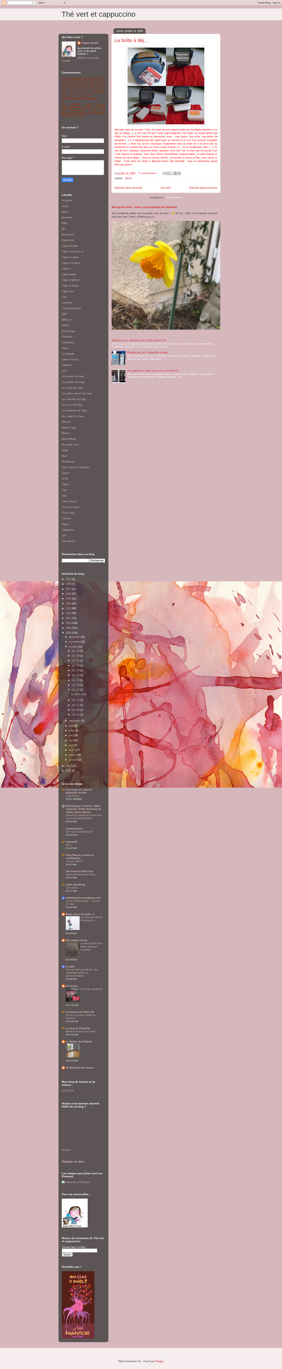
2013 (69, 608)
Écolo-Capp (68, 331)
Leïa (64, 370)
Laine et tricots (70, 359)
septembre (75, 720)
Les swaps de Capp (73, 416)
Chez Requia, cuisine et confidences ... (80, 857)
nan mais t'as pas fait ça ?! (79, 831)
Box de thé (68, 234)
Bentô (128, 178)
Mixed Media (69, 438)
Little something (75, 884)
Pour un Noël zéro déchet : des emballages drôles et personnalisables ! (82, 972)
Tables (65, 484)
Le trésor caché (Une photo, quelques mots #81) (91, 946)
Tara (64, 495)
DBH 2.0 (66, 319)
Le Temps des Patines (79, 1041)
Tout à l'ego (68, 512)
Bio (63, 228)
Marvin (65, 433)
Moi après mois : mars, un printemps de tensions (144, 207)
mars (72, 749)
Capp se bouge (70, 285)
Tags (64, 490)
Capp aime (68, 240)
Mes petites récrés (76, 940)
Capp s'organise (70, 279)
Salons (65, 473)
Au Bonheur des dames (80, 1067)
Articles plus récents (128, 187)
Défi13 (65, 325)
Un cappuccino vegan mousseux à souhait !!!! (152, 370)
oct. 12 (76, 700)
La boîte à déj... (131, 40)
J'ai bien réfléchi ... (75, 861)
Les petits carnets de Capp (77, 393)
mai (71, 740)
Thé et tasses (69, 501)
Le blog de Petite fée (78, 1028)
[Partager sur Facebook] (175, 173)
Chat (64, 296)
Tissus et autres (71, 507)
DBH (64, 314)
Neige (65, 450)
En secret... (72, 985)
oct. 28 (76, 655)
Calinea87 (71, 841)
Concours (67, 302)
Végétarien (68, 529)
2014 (69, 603)
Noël (64, 456)
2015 (69, 598)
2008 (69, 632)
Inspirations (68, 342)
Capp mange (69, 274)
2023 (69, 579)
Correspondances (71, 308)
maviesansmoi (74, 828)
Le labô (70, 966)
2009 (69, 627)
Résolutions (68, 461)
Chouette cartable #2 (91, 989)
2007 (69, 765)
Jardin (65, 348)
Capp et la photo (71, 263)
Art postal (67, 200)
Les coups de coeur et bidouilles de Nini (79, 791)
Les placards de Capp (74, 399)
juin (71, 735)
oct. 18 (76, 675)
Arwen (65, 206)
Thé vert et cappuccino (98, 14)
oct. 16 (76, 680)
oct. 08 (76, 709)
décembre (75, 636)
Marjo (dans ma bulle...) (80, 914)
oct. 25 (76, 660)
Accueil (166, 187)
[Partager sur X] (172, 173)
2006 (69, 770)
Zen (64, 535)
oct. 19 (76, 670)
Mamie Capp (69, 427)
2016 (69, 593)
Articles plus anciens (203, 187)
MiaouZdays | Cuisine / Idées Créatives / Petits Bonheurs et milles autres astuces (83, 809)
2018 (69, 584)
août (71, 725)
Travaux (66, 518)
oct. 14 (76, 689)
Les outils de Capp (72, 387)
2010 (69, 622)
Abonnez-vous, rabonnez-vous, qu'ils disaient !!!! (139, 340)
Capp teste (68, 291)
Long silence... (73, 796)
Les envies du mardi (73, 376)
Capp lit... (67, 268)
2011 (69, 618)
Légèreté (66, 365)
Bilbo (64, 223)
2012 (69, 613)
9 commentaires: (148, 173)
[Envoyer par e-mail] (165, 173)
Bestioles (67, 217)
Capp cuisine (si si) (72, 251)
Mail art (66, 421)
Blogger (159, 1361)
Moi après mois (70, 444)
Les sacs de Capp (72, 404)
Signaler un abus (73, 1161)
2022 (68, 845)
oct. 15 (76, 684)
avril (71, 745)
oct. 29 (76, 650)
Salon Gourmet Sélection (76, 467)
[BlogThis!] (168, 173)
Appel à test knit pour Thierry (81, 874)
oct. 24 (76, 665)
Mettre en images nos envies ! (81, 1031)
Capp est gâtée (70, 257)
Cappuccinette (89, 42)
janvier (73, 759)
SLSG (65, 478)
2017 (69, 589)
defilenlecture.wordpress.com (83, 897)
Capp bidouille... (71, 245)
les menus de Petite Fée (80, 1012)
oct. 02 (76, 714)
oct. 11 (76, 705)
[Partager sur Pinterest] (179, 173)
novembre (75, 641)
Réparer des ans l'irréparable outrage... (148, 352)
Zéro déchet (68, 541)
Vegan (65, 524)
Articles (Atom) (174, 197)
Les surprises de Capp (74, 410)
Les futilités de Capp (73, 382)
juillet (72, 730)
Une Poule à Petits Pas (79, 871)
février (73, 754)
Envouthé (67, 336)
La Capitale (68, 353)
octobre (73, 646)
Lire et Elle (68, 1090)
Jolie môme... (73, 887)
